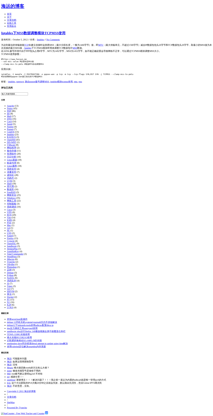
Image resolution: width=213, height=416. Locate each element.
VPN (9, 212)
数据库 (10, 189)
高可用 (10, 186)
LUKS (10, 307)
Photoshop (12, 267)
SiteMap (11, 402)
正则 (9, 270)
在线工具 (11, 23)
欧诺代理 (11, 163)
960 (8, 374)
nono (9, 371)
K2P (9, 305)
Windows (11, 198)
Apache (10, 106)
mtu (75, 81)
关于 (9, 17)
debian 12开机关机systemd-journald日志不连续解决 (32, 322)
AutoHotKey (13, 251)
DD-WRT (11, 142)
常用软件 (11, 154)
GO (8, 289)
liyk (8, 383)
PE (8, 230)
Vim (9, 217)
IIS (8, 113)
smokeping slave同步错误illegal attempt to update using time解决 (37, 343)
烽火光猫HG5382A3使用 (19, 337)
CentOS (10, 132)
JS (8, 283)
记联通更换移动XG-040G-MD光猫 (24, 340)
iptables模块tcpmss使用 (61, 81)
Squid (9, 124)
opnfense (11, 380)
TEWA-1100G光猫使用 (18, 334)
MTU (100, 45)
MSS (75, 48)
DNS (9, 119)
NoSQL (10, 278)
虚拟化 (10, 175)
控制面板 (11, 203)
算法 (9, 294)
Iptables (40, 39)
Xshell (10, 236)
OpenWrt (11, 139)
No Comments (53, 39)
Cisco (9, 209)
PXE (9, 222)
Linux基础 (12, 160)
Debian (10, 272)
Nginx (10, 108)
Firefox (10, 238)
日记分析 (11, 157)
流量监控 (11, 172)
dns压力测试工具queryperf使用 (22, 328)
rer (8, 377)
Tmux (9, 286)
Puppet (10, 129)
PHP (9, 111)
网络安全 (11, 195)
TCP (26, 45)
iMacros (10, 259)
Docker (10, 297)
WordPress (12, 256)
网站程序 (11, 147)
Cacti (9, 121)
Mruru (10, 367)
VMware (11, 145)
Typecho (11, 262)
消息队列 (11, 280)
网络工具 (11, 200)
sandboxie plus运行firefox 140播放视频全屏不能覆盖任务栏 (36, 331)
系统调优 (11, 207)
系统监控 (11, 169)
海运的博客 (12, 6)
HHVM (10, 291)
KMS (9, 220)
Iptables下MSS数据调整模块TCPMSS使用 (33, 33)
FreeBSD (11, 192)
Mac (9, 225)
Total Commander (15, 254)
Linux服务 (12, 166)
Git (8, 228)
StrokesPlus (12, 249)
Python (10, 275)
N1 (8, 302)
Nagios (10, 126)
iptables (11, 81)
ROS (9, 215)
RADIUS (11, 137)
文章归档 (11, 20)
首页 (9, 14)
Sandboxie (12, 246)
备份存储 (11, 150)
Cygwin (10, 241)
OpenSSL (11, 243)
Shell (9, 183)
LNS (9, 233)
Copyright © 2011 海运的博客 (21, 391)
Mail (9, 116)
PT (8, 299)
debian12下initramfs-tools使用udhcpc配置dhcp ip (30, 325)
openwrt (20, 81)
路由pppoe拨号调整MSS (37, 81)
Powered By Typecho (17, 407)
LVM (9, 181)
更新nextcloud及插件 (17, 319)
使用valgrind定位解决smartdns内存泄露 (26, 346)
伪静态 (10, 178)
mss (80, 81)
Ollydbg (10, 264)
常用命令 (11, 26)
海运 (9, 358)
